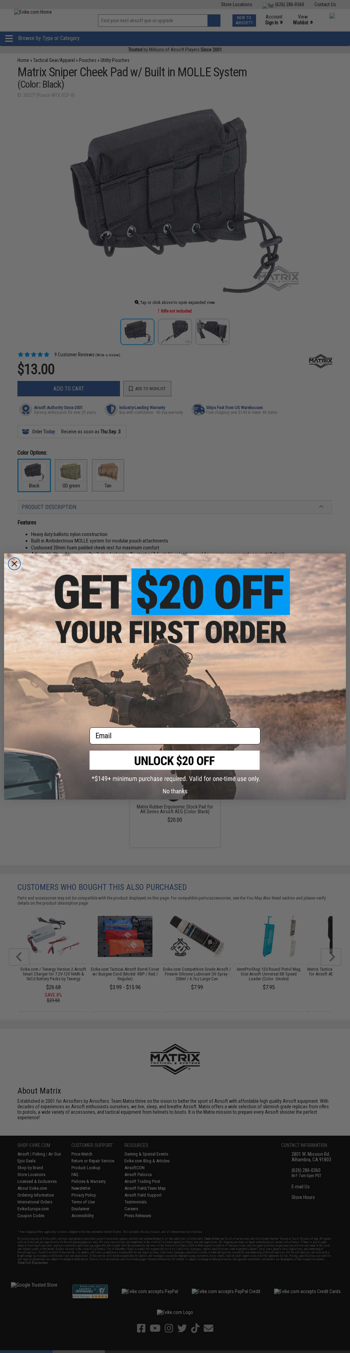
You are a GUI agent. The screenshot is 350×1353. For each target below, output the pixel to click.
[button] (175, 766)
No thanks (175, 791)
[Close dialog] (14, 564)
